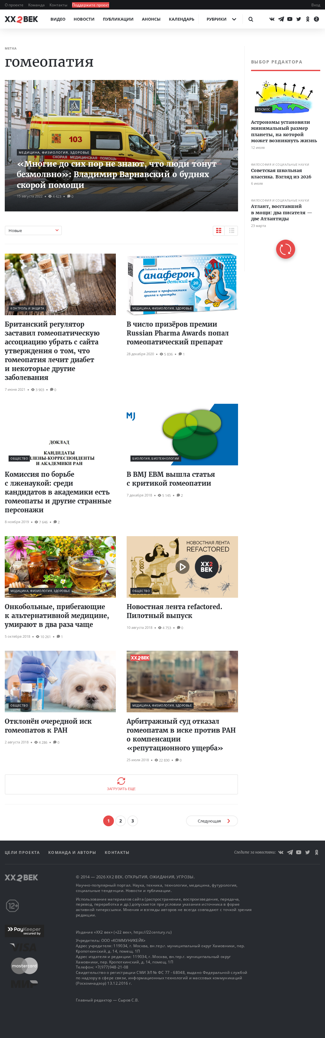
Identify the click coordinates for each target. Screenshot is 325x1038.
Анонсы (151, 19)
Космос (263, 109)
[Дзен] (316, 19)
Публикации (118, 19)
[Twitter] (298, 19)
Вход (315, 5)
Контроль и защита (27, 308)
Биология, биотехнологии (155, 458)
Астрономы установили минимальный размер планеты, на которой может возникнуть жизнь (284, 131)
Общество (19, 458)
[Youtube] (290, 19)
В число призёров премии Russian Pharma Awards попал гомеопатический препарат (178, 333)
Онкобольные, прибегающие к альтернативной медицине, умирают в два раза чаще (57, 616)
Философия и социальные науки (280, 165)
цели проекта (23, 852)
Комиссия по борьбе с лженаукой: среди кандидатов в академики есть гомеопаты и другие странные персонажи (58, 492)
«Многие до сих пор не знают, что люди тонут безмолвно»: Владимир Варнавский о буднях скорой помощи (117, 174)
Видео (57, 19)
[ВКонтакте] (272, 19)
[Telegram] (281, 19)
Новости (84, 19)
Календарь (181, 19)
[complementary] (282, 158)
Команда (37, 5)
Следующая (209, 821)
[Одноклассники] (307, 19)
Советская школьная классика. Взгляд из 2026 (281, 174)
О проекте (14, 5)
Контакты (59, 5)
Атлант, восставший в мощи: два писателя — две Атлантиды (281, 212)
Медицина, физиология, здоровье (54, 152)
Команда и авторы (73, 852)
